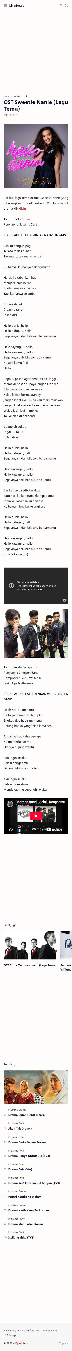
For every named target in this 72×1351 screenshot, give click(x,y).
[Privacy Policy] (49, 1330)
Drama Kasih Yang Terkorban (28, 1210)
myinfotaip (52, 1343)
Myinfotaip (16, 6)
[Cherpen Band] (36, 633)
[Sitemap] (11, 1335)
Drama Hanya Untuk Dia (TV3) (29, 1156)
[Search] (66, 5)
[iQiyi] (22, 1218)
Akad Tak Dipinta (20, 1128)
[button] (60, 5)
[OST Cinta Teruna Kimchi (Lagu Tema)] (31, 945)
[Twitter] (36, 1330)
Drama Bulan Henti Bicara (26, 1115)
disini (23, 208)
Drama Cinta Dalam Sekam (27, 1142)
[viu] (22, 1137)
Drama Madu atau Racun (25, 1224)
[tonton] (24, 1191)
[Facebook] (9, 1330)
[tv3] (22, 1123)
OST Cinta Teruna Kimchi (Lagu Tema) (30, 965)
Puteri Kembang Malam (25, 1196)
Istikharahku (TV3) (21, 1237)
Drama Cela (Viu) (20, 1169)
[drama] (22, 1109)
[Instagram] (23, 1330)
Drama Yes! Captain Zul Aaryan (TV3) (34, 1183)
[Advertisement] (36, 51)
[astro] (14, 1109)
